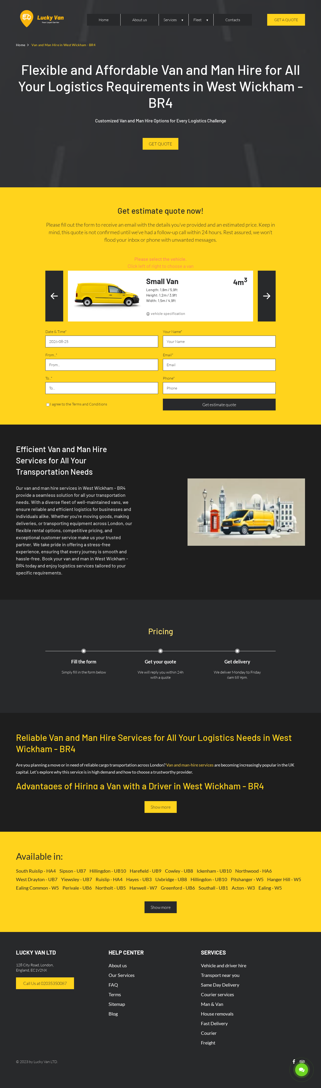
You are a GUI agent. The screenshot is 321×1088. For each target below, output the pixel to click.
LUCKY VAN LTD (36, 952)
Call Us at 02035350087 (45, 983)
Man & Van (212, 1004)
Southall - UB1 (213, 888)
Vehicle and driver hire (223, 965)
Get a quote (286, 19)
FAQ (113, 985)
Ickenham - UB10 (214, 871)
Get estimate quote (219, 404)
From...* (51, 355)
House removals (217, 1013)
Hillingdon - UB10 (108, 871)
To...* (48, 378)
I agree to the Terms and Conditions (78, 404)
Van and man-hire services (190, 764)
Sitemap (117, 1004)
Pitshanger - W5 (247, 879)
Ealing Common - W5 (37, 888)
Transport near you (220, 975)
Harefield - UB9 (145, 871)
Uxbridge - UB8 (171, 879)
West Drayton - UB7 (37, 879)
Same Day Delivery (220, 985)
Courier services (217, 994)
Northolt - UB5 (110, 888)
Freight (208, 1042)
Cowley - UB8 (179, 871)
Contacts (232, 19)
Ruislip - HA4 (109, 879)
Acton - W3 (243, 888)
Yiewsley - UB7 (76, 879)
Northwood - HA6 (253, 871)
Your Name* (172, 331)
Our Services (122, 975)
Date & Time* (56, 331)
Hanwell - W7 (143, 888)
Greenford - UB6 (178, 888)
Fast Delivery (214, 1023)
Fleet (197, 19)
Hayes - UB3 (139, 879)
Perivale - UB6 (77, 888)
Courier (209, 1033)
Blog (113, 1013)
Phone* (169, 378)
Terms (115, 994)
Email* (168, 355)
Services (170, 19)
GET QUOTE (160, 143)
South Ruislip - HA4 (36, 871)
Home (104, 19)
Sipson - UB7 (72, 871)
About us (139, 19)
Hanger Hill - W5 (284, 879)
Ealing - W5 (270, 888)
